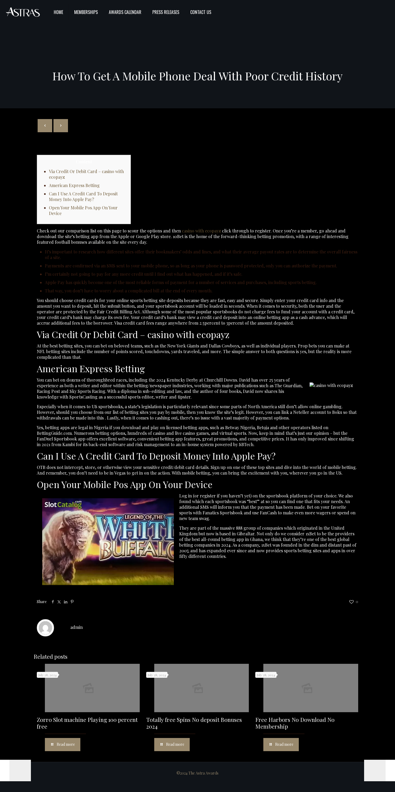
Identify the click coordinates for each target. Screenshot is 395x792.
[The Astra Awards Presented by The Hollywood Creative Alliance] (22, 12)
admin (76, 627)
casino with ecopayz (201, 231)
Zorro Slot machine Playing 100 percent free (87, 723)
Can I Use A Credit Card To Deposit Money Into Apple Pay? (83, 196)
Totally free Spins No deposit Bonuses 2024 (194, 723)
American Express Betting (74, 185)
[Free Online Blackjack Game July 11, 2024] (15, 770)
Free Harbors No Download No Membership (295, 723)
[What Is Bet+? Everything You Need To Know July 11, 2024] (379, 770)
